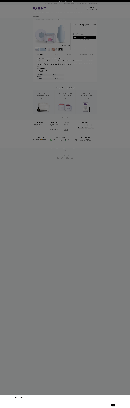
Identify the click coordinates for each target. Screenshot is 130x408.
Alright (113, 405)
